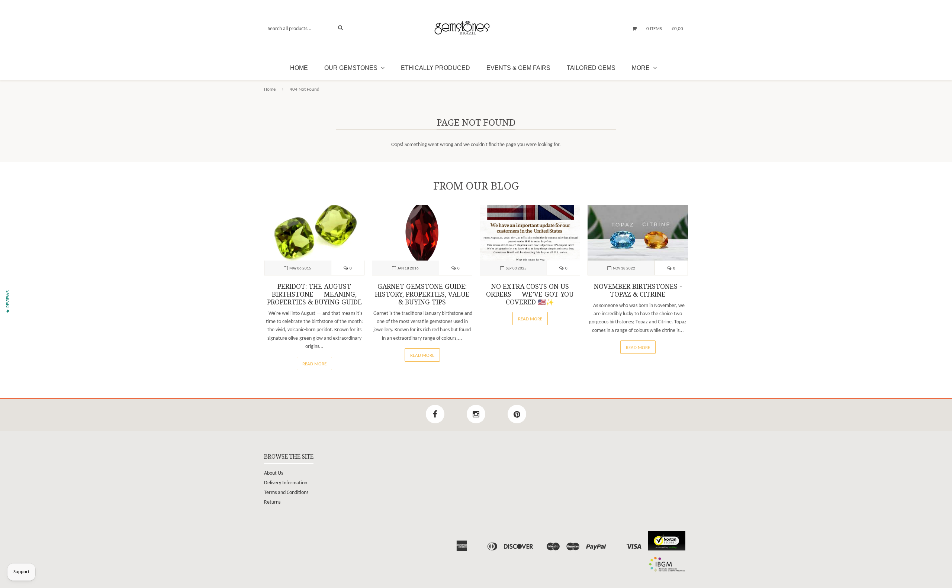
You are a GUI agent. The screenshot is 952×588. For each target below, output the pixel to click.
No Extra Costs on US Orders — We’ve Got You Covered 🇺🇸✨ (530, 294)
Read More (314, 364)
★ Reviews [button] (8, 301)
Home (299, 68)
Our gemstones (351, 68)
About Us (273, 473)
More (641, 68)
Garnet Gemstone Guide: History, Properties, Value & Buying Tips (422, 294)
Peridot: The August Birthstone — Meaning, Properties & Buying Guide (314, 294)
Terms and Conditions (286, 492)
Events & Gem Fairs (518, 68)
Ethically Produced (435, 68)
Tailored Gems (591, 68)
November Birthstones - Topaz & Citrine (638, 290)
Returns (272, 502)
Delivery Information (285, 483)
